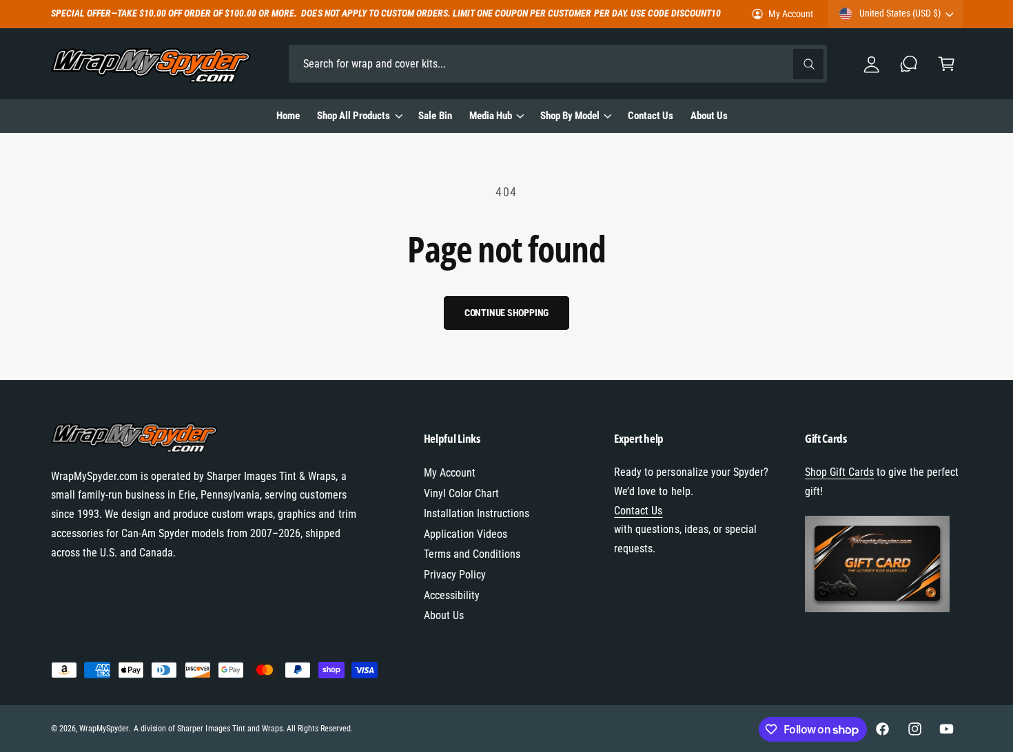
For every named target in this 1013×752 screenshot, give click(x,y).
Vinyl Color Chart (461, 493)
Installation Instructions (476, 513)
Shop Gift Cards (839, 472)
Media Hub (490, 115)
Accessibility (452, 595)
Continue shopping (506, 312)
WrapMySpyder (103, 728)
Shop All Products (353, 115)
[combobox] (558, 64)
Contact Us (638, 510)
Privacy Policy (455, 574)
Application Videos (465, 534)
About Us (444, 615)
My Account (790, 13)
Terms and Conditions (472, 554)
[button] (946, 64)
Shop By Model (570, 115)
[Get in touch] (909, 64)
